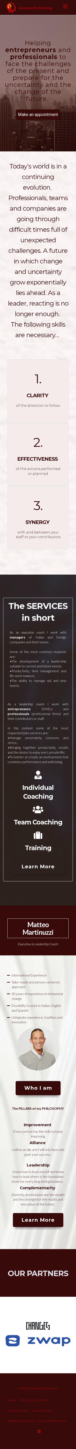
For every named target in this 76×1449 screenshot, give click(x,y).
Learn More (37, 866)
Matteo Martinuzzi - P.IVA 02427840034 (36, 1421)
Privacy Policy (17, 1410)
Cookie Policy (42, 1410)
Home (11, 1400)
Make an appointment (38, 114)
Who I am (38, 1088)
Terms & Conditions (34, 1400)
